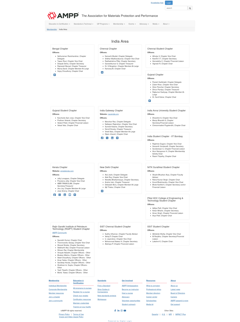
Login (169, 2)
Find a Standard (104, 285)
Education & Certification (59, 24)
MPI (170, 314)
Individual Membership (58, 285)
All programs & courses (82, 288)
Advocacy (144, 24)
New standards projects (107, 295)
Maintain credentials (81, 303)
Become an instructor (130, 289)
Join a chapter (54, 297)
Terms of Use (78, 314)
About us (174, 285)
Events (131, 24)
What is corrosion (153, 285)
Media (155, 24)
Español (155, 314)
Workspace (102, 299)
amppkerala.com (67, 171)
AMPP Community (59, 232)
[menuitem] (158, 2)
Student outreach (129, 304)
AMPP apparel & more (179, 300)
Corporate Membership (58, 289)
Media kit (149, 304)
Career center (151, 297)
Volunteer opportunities (131, 300)
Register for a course (81, 292)
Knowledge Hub (157, 2)
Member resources (56, 293)
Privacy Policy (64, 314)
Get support (175, 304)
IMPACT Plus (180, 314)
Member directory (153, 293)
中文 (163, 314)
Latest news (175, 289)
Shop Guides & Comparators (103, 290)
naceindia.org (113, 114)
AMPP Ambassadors (130, 285)
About (165, 24)
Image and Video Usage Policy (71, 317)
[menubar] (158, 2)
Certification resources (82, 299)
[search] (190, 8)
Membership (118, 24)
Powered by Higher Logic (120, 321)
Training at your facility (82, 307)
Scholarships (151, 300)
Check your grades (80, 295)
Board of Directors (178, 293)
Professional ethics (153, 289)
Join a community (56, 300)
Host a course (127, 293)
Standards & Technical (83, 24)
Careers (174, 297)
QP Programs (102, 24)
